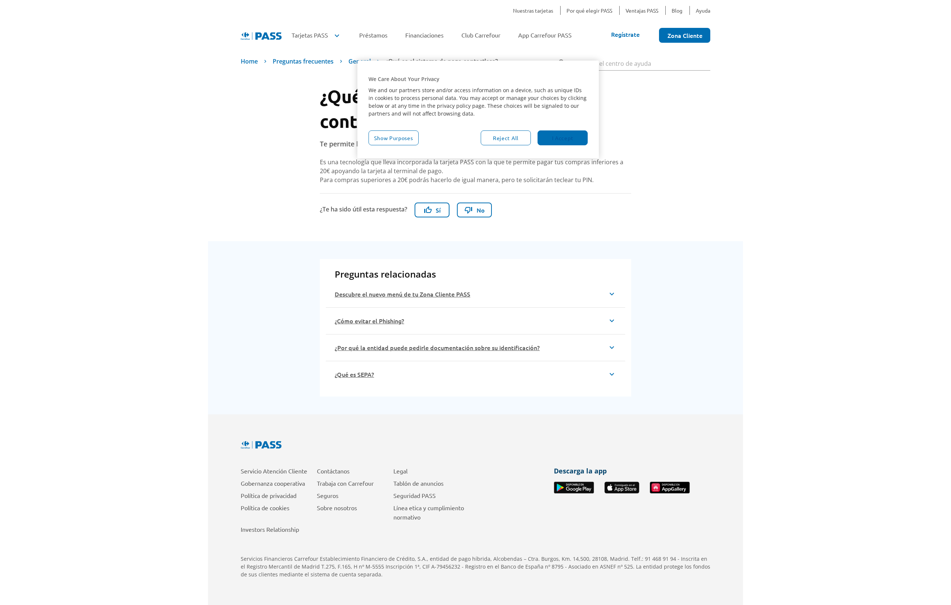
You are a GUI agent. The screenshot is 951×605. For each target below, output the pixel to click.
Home (249, 61)
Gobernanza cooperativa (273, 483)
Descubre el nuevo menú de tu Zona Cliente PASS (402, 294)
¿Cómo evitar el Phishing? (369, 321)
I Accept (563, 138)
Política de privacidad (268, 495)
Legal (400, 471)
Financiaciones (424, 35)
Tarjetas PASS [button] (316, 35)
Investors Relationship (270, 529)
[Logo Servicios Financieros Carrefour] (475, 445)
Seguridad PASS (414, 495)
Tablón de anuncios (418, 483)
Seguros (327, 495)
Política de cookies (265, 507)
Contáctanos (333, 471)
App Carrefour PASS (545, 35)
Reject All (506, 138)
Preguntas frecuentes (303, 61)
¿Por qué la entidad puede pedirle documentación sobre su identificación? (437, 347)
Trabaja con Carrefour (345, 483)
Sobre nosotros (337, 507)
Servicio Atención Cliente (274, 471)
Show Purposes (393, 138)
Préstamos (373, 35)
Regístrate (625, 34)
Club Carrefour (480, 35)
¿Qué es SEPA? (354, 374)
